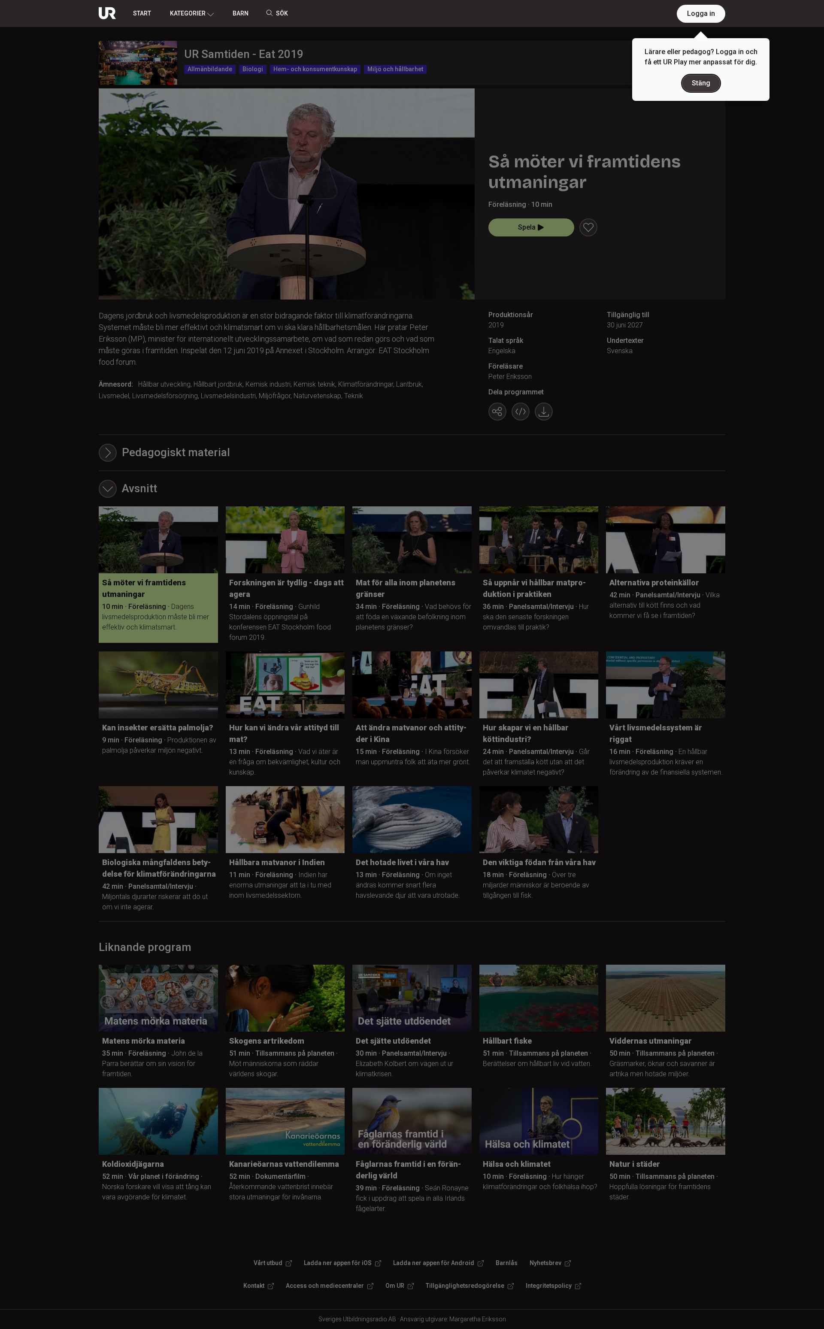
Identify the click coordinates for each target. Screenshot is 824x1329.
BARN (240, 13)
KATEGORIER (188, 13)
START (142, 13)
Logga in (701, 13)
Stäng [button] (701, 83)
